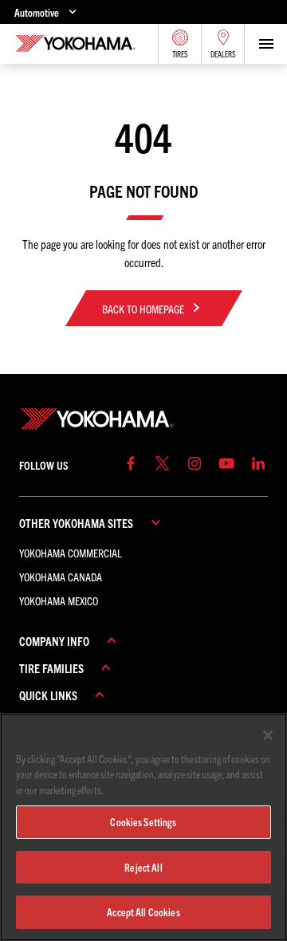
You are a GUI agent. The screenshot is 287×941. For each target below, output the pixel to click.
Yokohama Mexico (58, 600)
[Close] (267, 735)
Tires (180, 54)
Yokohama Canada (60, 576)
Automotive (36, 12)
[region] (143, 827)
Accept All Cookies (143, 912)
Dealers (223, 54)
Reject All (143, 867)
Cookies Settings (143, 822)
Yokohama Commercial (70, 552)
